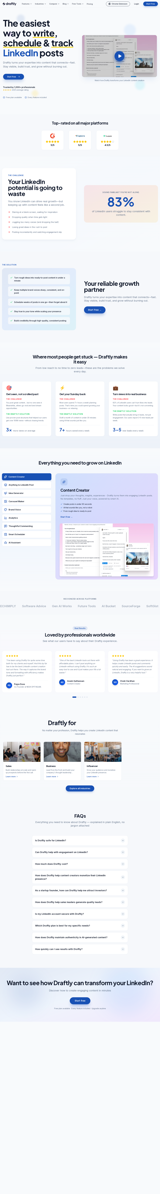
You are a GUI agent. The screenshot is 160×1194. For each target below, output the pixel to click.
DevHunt (138, 606)
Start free (150, 4)
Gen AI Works (30, 606)
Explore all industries (80, 788)
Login (136, 4)
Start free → (95, 310)
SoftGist (120, 606)
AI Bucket (77, 606)
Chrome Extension (119, 4)
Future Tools (55, 606)
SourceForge (99, 606)
